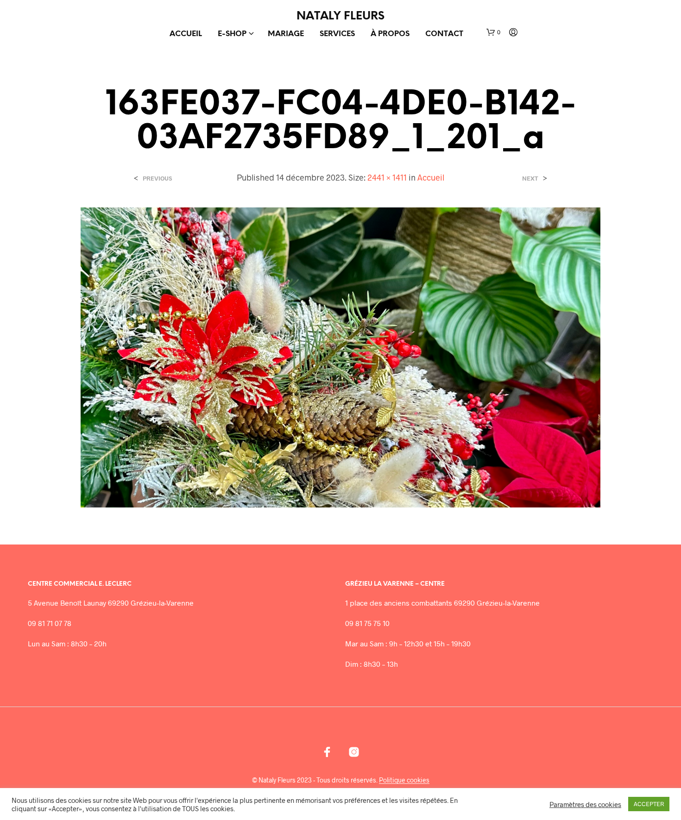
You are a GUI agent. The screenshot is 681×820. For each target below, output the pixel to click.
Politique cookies (404, 780)
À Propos (390, 34)
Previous (157, 178)
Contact (444, 34)
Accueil (186, 34)
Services (337, 34)
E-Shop (232, 34)
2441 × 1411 (387, 177)
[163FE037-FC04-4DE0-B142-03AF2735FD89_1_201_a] (340, 356)
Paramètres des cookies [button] (585, 804)
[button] (493, 32)
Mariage (286, 34)
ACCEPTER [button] (649, 803)
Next (530, 178)
